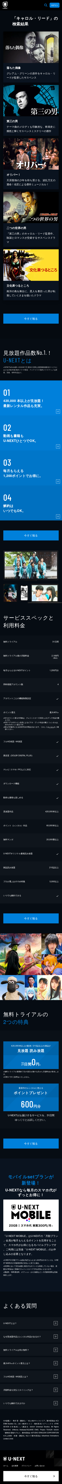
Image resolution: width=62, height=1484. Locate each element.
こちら (51, 727)
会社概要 (15, 1466)
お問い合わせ (40, 1466)
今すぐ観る (31, 318)
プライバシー (26, 1466)
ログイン (54, 5)
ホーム (5, 1466)
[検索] (45, 5)
